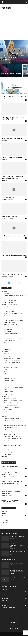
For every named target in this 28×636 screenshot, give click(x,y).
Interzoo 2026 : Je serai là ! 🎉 (10, 466)
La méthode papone (9, 452)
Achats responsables (9, 411)
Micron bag (7, 356)
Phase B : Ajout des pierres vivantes (13, 309)
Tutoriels (8, 5)
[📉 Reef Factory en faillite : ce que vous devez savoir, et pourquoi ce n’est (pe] (5, 553)
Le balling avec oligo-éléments (11, 374)
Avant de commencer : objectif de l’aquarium (15, 295)
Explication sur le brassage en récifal (13, 360)
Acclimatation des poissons (11, 333)
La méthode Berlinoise (9, 378)
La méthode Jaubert (9, 380)
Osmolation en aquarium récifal (12, 358)
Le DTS (5, 389)
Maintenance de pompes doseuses (13, 255)
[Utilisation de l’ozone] (14, 189)
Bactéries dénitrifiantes (10, 398)
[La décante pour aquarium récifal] (14, 130)
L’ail (5, 447)
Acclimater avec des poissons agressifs (13, 336)
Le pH (5, 429)
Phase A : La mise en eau (10, 307)
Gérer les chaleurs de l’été (10, 434)
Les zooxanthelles (8, 414)
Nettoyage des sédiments (10, 427)
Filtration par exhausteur (9, 217)
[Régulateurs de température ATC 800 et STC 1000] (14, 109)
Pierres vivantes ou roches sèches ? (13, 157)
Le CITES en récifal (8, 385)
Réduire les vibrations (9, 443)
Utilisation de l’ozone (8, 197)
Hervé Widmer (4, 62)
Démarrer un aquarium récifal (10, 304)
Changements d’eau (9, 423)
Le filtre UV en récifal (9, 391)
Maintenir (4, 416)
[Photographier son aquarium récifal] (14, 228)
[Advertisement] (14, 25)
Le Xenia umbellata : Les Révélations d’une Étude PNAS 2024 (17, 545)
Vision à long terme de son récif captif (13, 436)
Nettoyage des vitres (9, 420)
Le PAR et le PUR (8, 365)
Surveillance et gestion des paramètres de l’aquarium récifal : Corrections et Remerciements (13, 491)
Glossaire (4, 456)
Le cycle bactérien (8, 329)
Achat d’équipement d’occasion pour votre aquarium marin (12, 177)
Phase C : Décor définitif (10, 311)
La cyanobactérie (8, 449)
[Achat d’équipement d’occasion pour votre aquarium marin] (14, 168)
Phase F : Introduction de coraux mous (13, 320)
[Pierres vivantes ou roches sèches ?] (14, 149)
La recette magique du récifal (11, 418)
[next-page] (18, 283)
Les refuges (7, 349)
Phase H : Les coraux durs (10, 324)
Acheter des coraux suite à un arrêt (13, 338)
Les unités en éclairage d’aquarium (13, 362)
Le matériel (5, 351)
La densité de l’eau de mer (10, 302)
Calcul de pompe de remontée (11, 274)
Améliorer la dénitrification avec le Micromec (15, 425)
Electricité (6, 369)
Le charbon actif (8, 432)
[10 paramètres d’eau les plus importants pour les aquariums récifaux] (5, 572)
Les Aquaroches (8, 382)
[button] (2, 2)
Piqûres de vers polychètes (10, 405)
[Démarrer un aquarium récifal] (5, 565)
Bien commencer (8, 298)
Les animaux (5, 396)
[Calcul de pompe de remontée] (14, 266)
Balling (5, 371)
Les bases (4, 291)
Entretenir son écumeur (10, 441)
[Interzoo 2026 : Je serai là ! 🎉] (5, 538)
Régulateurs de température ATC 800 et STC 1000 (12, 118)
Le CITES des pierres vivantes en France (14, 387)
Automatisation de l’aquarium (11, 376)
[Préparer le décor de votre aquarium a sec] (14, 88)
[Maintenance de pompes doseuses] (14, 247)
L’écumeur (6, 353)
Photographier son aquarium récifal (13, 236)
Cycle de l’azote (8, 327)
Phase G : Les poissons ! (10, 322)
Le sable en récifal (8, 331)
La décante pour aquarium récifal (12, 138)
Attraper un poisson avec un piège (12, 445)
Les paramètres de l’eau (10, 300)
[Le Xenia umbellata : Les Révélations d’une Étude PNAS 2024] (5, 545)
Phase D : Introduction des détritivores (13, 313)
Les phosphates (8, 454)
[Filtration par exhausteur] (14, 209)
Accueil (2, 5)
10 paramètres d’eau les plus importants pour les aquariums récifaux (17, 572)
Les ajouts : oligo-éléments (10, 394)
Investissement (7, 293)
